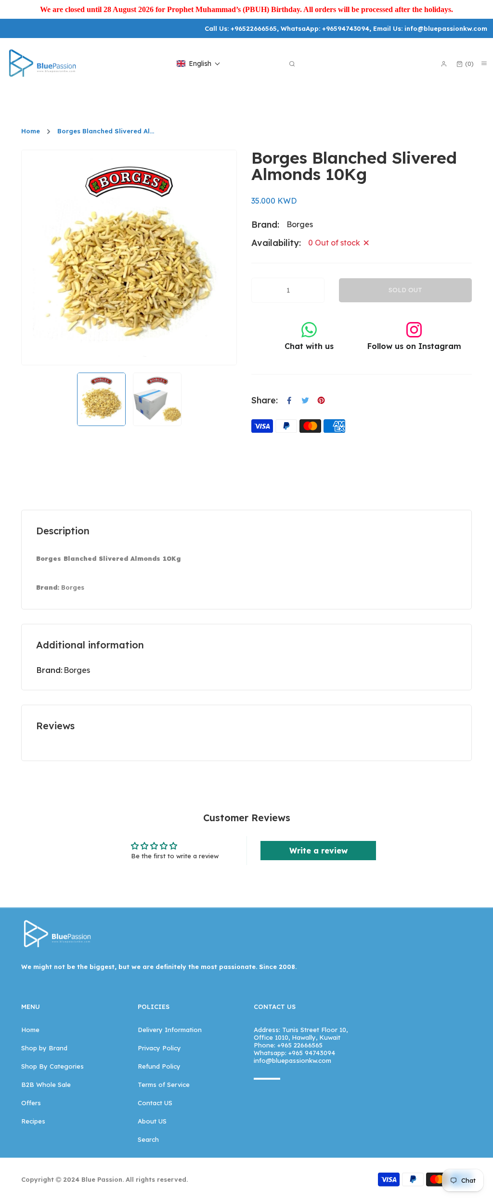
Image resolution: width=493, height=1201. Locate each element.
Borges (77, 670)
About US (152, 1121)
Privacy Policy (159, 1048)
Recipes (33, 1121)
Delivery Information (170, 1029)
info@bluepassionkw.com (445, 28)
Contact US (155, 1103)
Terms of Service (164, 1084)
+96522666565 (254, 28)
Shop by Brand (44, 1048)
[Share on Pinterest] (321, 400)
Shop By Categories (52, 1066)
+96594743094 (345, 28)
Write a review (318, 850)
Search (148, 1139)
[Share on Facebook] (289, 400)
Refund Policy (159, 1066)
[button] (198, 63)
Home (30, 131)
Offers (31, 1103)
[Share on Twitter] (305, 400)
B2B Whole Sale (46, 1084)
